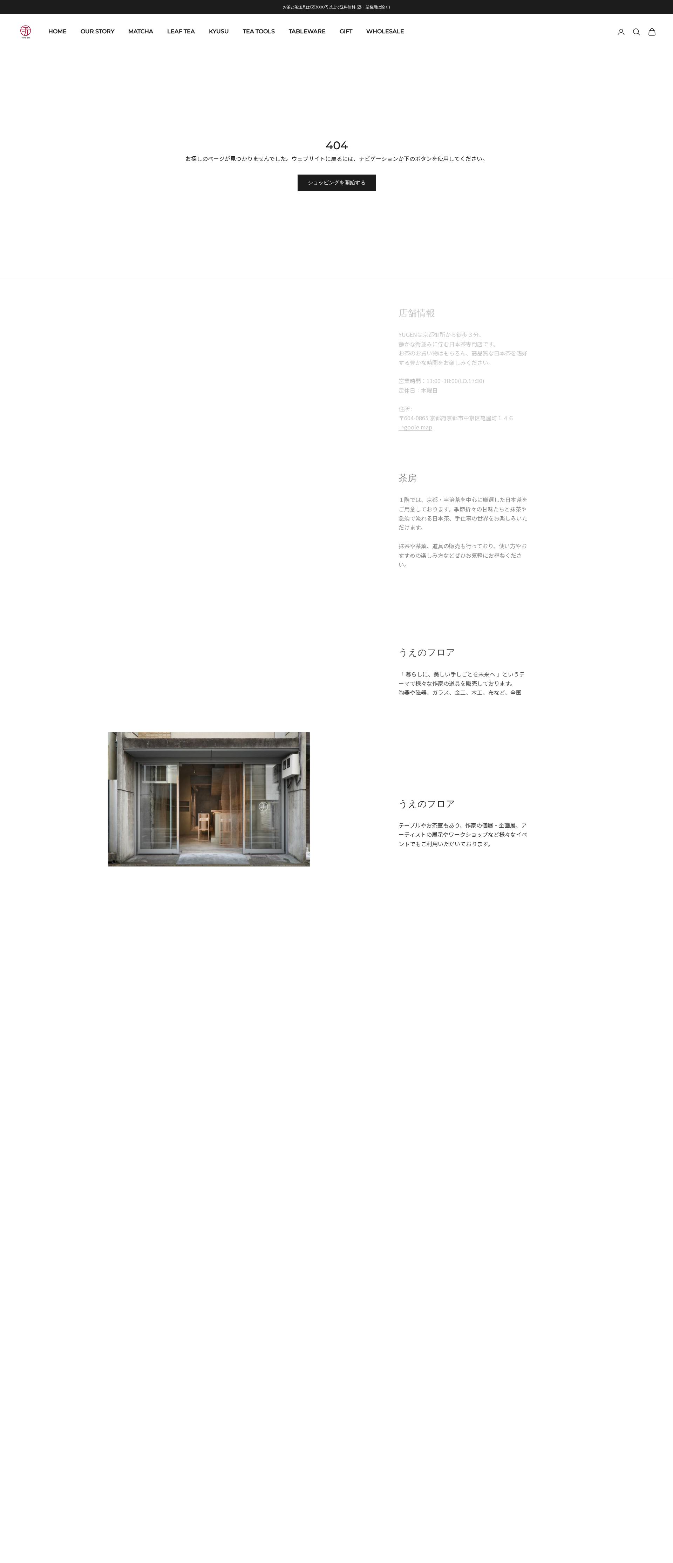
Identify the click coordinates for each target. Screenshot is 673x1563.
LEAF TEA (181, 31)
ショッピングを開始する (337, 182)
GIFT (346, 31)
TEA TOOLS (259, 31)
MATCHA (140, 31)
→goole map (415, 427)
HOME (57, 31)
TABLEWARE (307, 31)
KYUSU (219, 31)
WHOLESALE (385, 31)
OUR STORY (97, 31)
